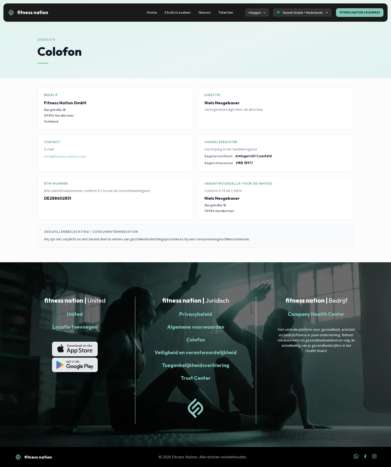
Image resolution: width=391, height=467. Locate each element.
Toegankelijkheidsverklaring (195, 365)
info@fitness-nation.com (65, 156)
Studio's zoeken (178, 12)
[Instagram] (374, 457)
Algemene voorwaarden (195, 327)
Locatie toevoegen (74, 327)
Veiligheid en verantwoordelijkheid (196, 352)
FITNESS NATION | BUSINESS (360, 12)
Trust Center (196, 378)
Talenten (225, 12)
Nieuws (204, 12)
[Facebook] (365, 457)
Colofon (195, 339)
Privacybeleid (195, 314)
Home (152, 12)
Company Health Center (316, 314)
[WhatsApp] (356, 457)
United (75, 314)
